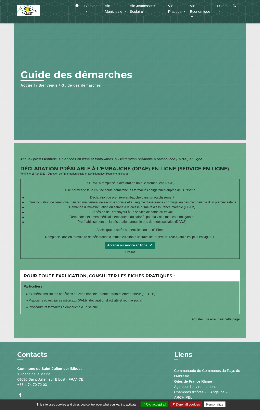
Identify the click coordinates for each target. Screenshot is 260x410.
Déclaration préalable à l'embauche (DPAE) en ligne (160, 159)
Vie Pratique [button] (175, 9)
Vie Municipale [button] (114, 9)
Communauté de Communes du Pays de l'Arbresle (207, 373)
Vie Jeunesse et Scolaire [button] (143, 9)
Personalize (214, 404)
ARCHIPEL (183, 397)
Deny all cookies (187, 404)
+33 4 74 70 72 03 (32, 385)
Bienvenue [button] (93, 6)
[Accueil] (42, 11)
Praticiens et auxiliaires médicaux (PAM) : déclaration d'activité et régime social (85, 300)
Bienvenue (48, 85)
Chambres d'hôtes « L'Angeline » (201, 392)
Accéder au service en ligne (130, 245)
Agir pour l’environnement (195, 387)
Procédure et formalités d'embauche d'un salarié (63, 307)
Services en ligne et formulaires (88, 159)
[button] (77, 6)
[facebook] (22, 395)
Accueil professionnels (39, 159)
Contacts (32, 354)
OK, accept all (155, 404)
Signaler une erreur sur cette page (215, 319)
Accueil (28, 85)
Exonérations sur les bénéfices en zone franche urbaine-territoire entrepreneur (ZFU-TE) (92, 294)
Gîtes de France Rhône (193, 381)
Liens (183, 354)
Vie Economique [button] (200, 9)
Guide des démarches (81, 85)
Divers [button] (222, 6)
